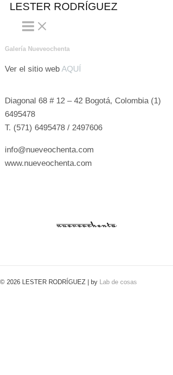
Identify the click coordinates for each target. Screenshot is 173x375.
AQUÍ (71, 69)
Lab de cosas (118, 282)
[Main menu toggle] (35, 26)
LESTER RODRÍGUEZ (63, 6)
